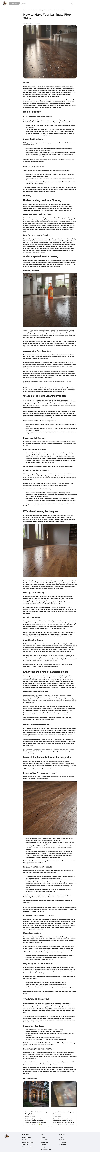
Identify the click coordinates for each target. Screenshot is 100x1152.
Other (40, 10)
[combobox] (46, 3)
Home (24, 10)
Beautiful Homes (32, 10)
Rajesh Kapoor (29, 23)
